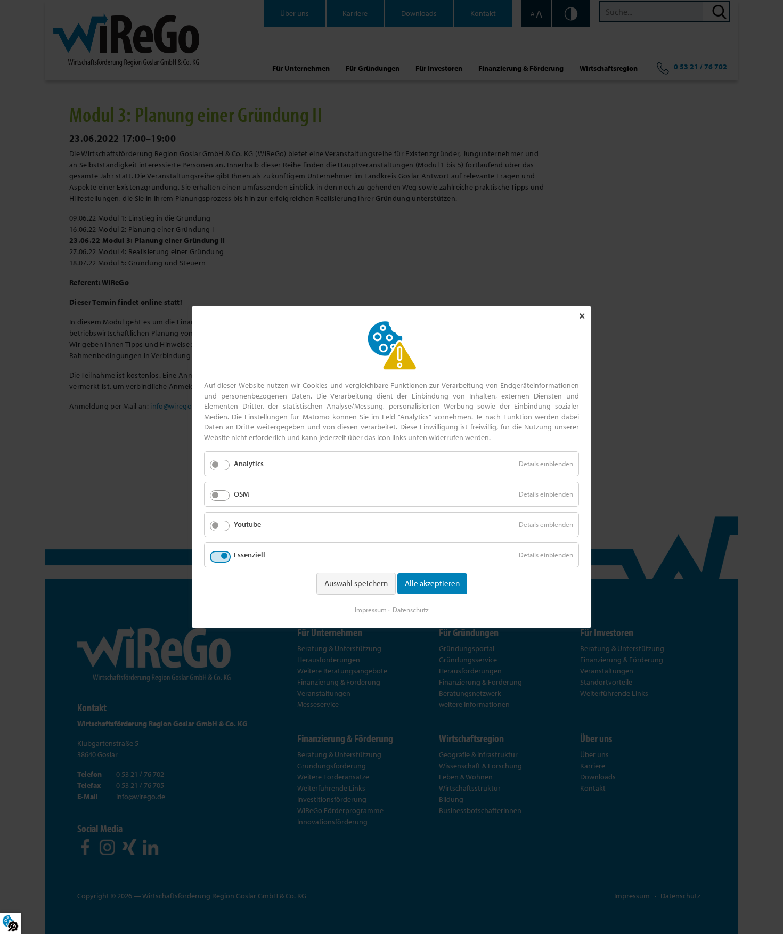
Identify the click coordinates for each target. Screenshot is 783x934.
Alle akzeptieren (432, 583)
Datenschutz (411, 609)
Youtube (247, 524)
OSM (241, 494)
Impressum (371, 609)
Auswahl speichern (356, 583)
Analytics (249, 463)
